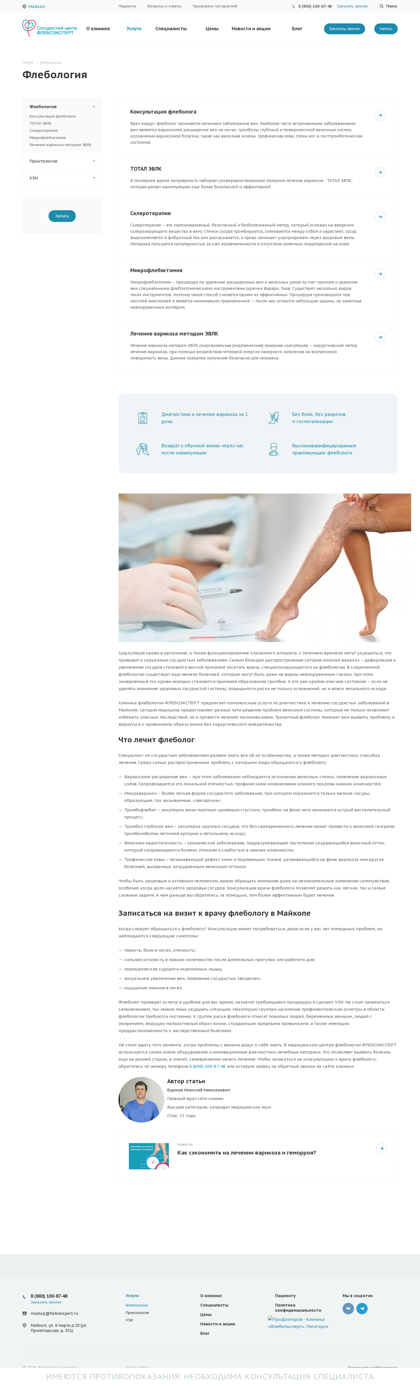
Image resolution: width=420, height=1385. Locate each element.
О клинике (98, 28)
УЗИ (33, 178)
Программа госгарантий (215, 6)
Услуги (134, 28)
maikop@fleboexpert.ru (54, 1313)
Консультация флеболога (52, 116)
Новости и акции (251, 28)
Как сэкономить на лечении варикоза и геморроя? (246, 1152)
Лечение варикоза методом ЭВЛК (60, 144)
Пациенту (127, 6)
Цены (212, 28)
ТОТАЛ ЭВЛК (40, 123)
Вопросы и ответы (164, 6)
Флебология (43, 106)
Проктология (43, 161)
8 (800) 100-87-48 (315, 6)
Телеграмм (362, 1308)
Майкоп (36, 6)
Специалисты (171, 28)
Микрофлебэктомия (47, 137)
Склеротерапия (43, 130)
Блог (297, 28)
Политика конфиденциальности (298, 1308)
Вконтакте (348, 1308)
